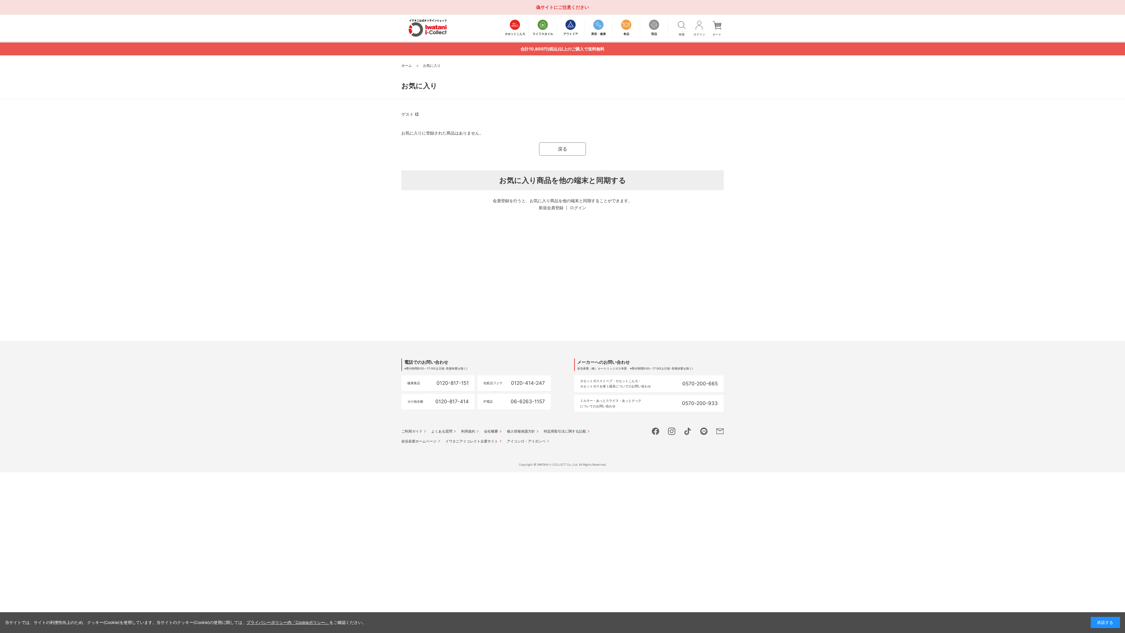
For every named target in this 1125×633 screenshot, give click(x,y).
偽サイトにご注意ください (562, 7)
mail (720, 431)
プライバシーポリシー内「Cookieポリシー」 (287, 622)
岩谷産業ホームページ (419, 441)
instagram (671, 431)
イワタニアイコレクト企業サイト (471, 441)
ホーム (406, 65)
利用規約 (468, 431)
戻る (562, 149)
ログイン (578, 207)
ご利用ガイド (411, 431)
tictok (687, 431)
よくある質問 (441, 431)
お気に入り (432, 65)
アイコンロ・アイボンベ (526, 441)
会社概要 (491, 431)
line (704, 431)
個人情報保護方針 (521, 431)
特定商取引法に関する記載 (565, 431)
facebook (655, 431)
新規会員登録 (551, 207)
